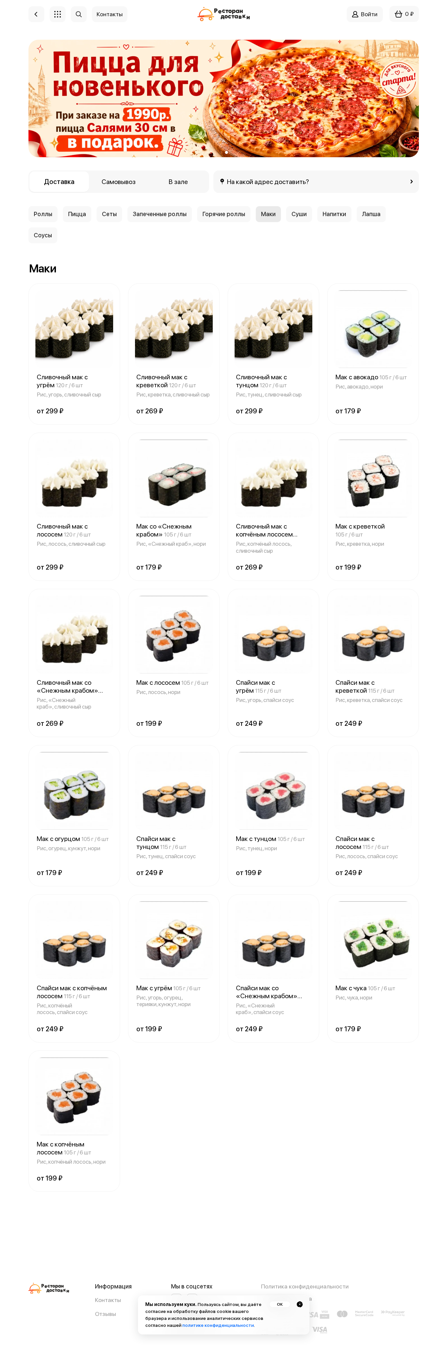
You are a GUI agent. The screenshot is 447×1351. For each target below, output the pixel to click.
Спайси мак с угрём (259, 686)
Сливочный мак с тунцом (261, 381)
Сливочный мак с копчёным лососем (264, 530)
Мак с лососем (172, 682)
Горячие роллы (223, 213)
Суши (299, 213)
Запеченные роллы (160, 213)
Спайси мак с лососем (362, 843)
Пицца (77, 213)
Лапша (371, 213)
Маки (268, 213)
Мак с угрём (168, 988)
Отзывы (105, 1313)
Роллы (43, 213)
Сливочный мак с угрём (62, 381)
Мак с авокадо (371, 377)
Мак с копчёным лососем (64, 1148)
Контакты (108, 1299)
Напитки (334, 213)
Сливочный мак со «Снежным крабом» (67, 686)
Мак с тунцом (270, 839)
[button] (220, 152)
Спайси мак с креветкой (365, 686)
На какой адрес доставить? (268, 182)
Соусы (43, 235)
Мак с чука (365, 988)
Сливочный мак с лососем (64, 530)
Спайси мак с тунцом (161, 843)
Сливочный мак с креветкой (166, 381)
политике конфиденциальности (218, 1325)
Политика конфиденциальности (305, 1286)
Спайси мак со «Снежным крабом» (266, 992)
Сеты (109, 213)
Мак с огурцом (73, 839)
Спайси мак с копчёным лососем (72, 992)
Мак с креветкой (360, 530)
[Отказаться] (300, 1304)
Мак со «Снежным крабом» (164, 530)
